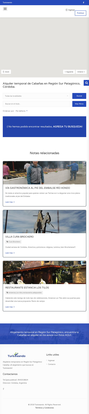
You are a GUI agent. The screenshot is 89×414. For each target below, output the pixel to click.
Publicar (80, 13)
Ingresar (71, 10)
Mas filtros (79, 104)
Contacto (52, 364)
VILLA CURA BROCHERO (19, 237)
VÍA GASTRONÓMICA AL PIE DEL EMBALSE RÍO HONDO (37, 188)
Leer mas (9, 202)
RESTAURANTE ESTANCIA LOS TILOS (27, 287)
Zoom (7, 72)
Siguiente (69, 72)
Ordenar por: (8, 111)
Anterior (80, 72)
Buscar (79, 96)
